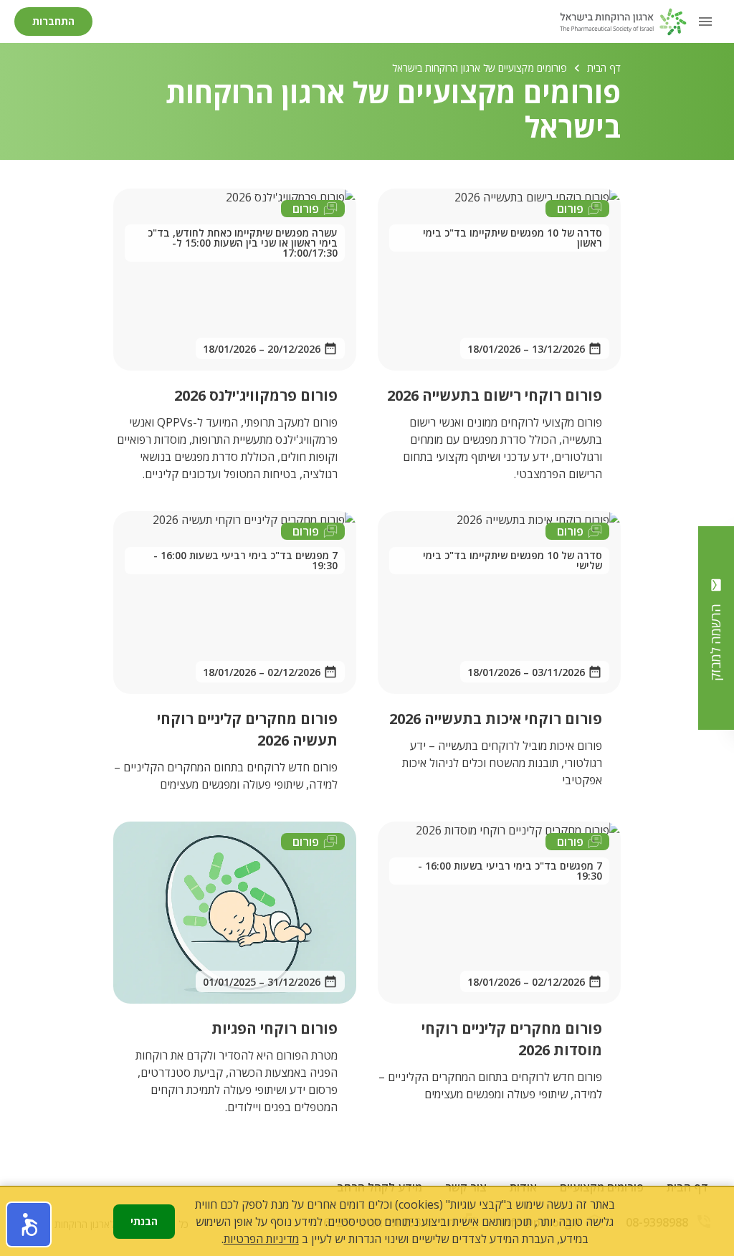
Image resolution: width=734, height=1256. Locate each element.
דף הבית (604, 68)
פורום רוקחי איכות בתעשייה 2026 (495, 718)
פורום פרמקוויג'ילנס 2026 (256, 395)
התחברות (53, 21)
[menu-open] (705, 21)
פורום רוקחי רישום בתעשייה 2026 (494, 395)
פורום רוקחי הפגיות (274, 1028)
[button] (28, 1224)
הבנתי (144, 1221)
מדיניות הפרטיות (261, 1239)
